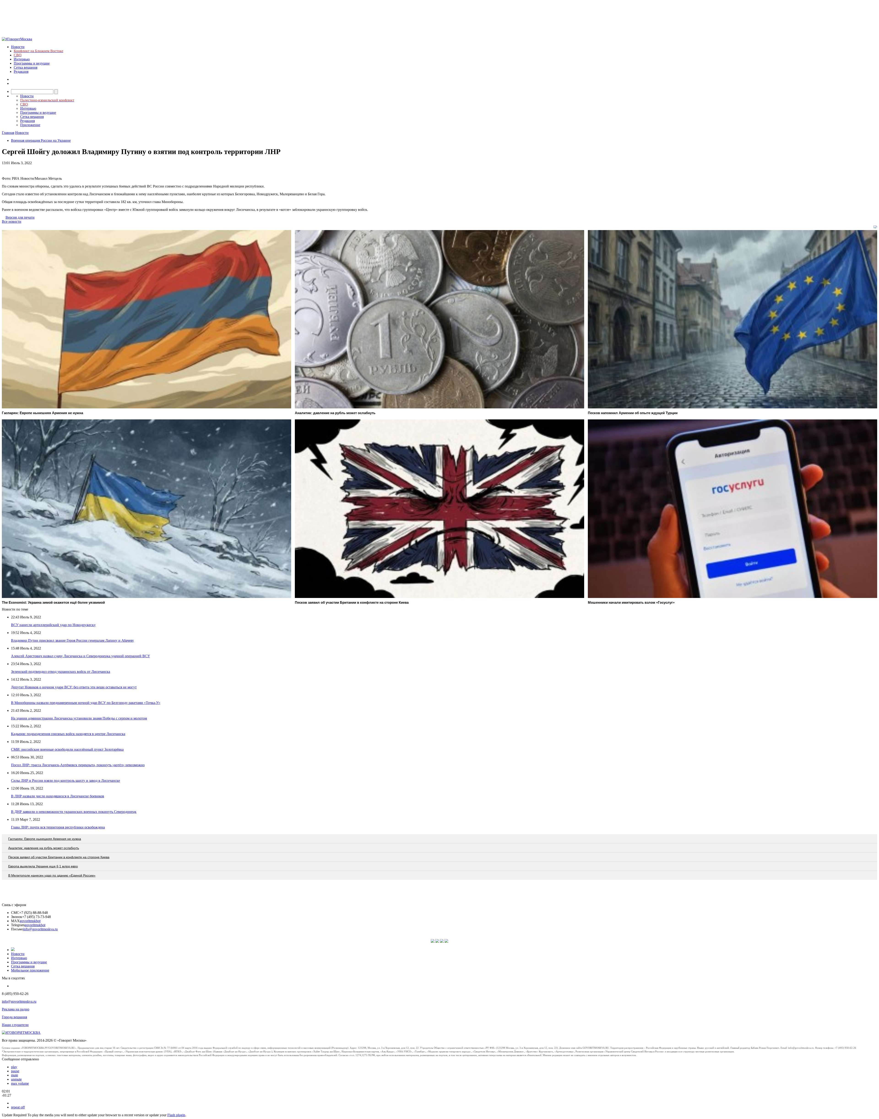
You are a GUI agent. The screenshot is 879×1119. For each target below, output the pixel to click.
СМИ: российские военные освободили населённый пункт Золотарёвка (67, 749)
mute (14, 1075)
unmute (16, 1079)
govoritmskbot (30, 921)
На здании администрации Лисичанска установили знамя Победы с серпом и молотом (79, 718)
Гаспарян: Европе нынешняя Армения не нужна (44, 839)
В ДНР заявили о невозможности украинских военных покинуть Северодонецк (73, 812)
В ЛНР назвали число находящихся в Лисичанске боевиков (57, 796)
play (14, 1067)
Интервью (22, 59)
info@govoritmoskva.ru (40, 929)
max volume (20, 1083)
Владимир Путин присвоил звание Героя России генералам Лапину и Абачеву (72, 640)
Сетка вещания (25, 67)
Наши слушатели (15, 1025)
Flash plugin (176, 1115)
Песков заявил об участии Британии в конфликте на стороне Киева (58, 857)
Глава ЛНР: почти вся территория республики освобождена (58, 827)
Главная (8, 133)
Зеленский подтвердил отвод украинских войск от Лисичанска (60, 672)
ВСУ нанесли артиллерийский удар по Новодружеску (53, 625)
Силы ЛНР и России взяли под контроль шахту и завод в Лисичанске (65, 780)
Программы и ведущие (32, 63)
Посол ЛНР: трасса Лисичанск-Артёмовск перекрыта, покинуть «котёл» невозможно (78, 765)
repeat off (18, 1107)
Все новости (11, 221)
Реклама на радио (15, 1009)
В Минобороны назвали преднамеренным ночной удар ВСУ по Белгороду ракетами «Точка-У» (85, 703)
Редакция (21, 71)
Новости (17, 47)
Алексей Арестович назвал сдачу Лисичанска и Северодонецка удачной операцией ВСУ (80, 656)
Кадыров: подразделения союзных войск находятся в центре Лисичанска (68, 734)
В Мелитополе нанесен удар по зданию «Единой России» (51, 875)
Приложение (30, 125)
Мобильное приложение (30, 970)
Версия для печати (20, 217)
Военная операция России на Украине (41, 140)
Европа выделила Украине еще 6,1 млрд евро (43, 866)
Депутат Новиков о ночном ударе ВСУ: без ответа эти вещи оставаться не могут (74, 687)
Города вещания (14, 1017)
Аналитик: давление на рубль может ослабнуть (43, 848)
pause (15, 1071)
